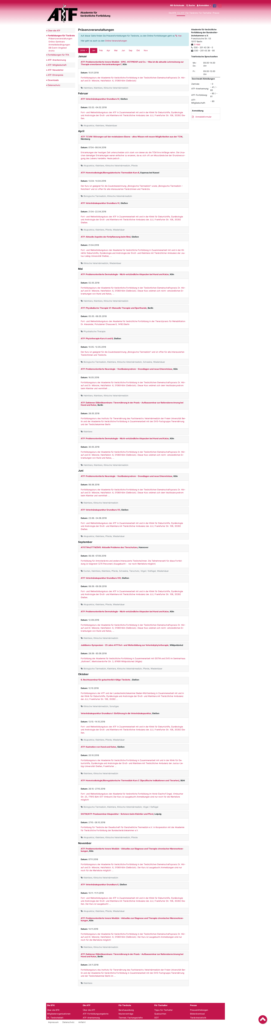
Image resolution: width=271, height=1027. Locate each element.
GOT (156, 1018)
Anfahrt (82, 1022)
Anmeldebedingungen (59, 44)
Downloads (53, 80)
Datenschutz (54, 85)
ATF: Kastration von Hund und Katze (98, 747)
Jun (123, 50)
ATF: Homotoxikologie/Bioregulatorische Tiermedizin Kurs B (110, 172)
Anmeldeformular (203, 117)
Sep (130, 50)
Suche (191, 5)
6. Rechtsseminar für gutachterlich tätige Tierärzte (106, 680)
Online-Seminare (56, 41)
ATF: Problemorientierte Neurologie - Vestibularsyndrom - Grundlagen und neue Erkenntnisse (126, 369)
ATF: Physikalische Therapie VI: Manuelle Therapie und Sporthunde (114, 308)
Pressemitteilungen (199, 1010)
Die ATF (181, 13)
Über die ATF (54, 30)
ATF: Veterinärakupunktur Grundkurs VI (100, 203)
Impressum (53, 1022)
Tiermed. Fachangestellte (131, 1018)
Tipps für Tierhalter (163, 1010)
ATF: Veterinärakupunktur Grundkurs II (100, 884)
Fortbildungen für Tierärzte (61, 35)
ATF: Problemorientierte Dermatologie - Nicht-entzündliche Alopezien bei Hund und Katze (125, 274)
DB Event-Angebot (57, 47)
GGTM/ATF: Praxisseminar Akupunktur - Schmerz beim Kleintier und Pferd (117, 814)
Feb (101, 50)
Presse (216, 13)
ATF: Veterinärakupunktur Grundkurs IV (100, 99)
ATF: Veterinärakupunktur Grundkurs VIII (101, 578)
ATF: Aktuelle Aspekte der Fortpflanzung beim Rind (105, 237)
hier (179, 36)
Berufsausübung (126, 1010)
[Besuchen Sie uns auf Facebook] (214, 6)
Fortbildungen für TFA (58, 55)
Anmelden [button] (204, 5)
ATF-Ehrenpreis (55, 75)
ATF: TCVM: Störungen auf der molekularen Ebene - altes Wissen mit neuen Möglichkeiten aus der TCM (131, 136)
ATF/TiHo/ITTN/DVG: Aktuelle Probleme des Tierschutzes (109, 547)
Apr (108, 50)
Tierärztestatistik (198, 1018)
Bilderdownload (197, 1014)
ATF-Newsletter (56, 70)
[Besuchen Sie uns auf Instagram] (220, 6)
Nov (146, 50)
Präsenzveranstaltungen (60, 38)
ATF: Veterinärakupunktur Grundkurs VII (100, 510)
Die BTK (172, 13)
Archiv (51, 50)
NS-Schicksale (177, 5)
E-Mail (197, 44)
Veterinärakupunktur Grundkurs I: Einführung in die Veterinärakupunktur (116, 713)
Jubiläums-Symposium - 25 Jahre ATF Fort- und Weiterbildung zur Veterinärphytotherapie (125, 645)
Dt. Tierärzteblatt (55, 1018)
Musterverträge (126, 1014)
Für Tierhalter (205, 13)
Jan (93, 50)
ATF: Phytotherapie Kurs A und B (97, 338)
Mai (115, 50)
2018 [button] (82, 50)
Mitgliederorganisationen (58, 1014)
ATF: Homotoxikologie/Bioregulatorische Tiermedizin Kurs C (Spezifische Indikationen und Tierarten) (130, 780)
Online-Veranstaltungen (116, 41)
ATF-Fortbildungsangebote (95, 1014)
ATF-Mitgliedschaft (57, 65)
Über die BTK (53, 1010)
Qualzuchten (160, 1014)
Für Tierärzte (192, 13)
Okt (138, 50)
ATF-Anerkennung (57, 60)
